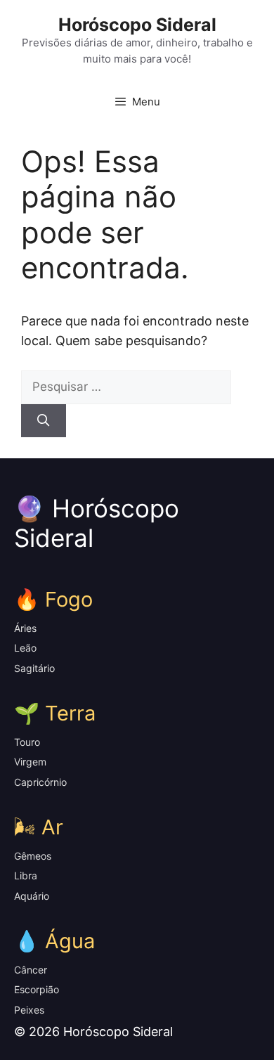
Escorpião (36, 989)
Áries (25, 628)
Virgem (30, 762)
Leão (25, 648)
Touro (27, 742)
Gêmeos (32, 856)
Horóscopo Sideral (137, 24)
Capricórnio (40, 782)
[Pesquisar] (43, 421)
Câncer (30, 970)
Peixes (29, 1010)
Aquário (31, 896)
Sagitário (34, 668)
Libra (25, 875)
